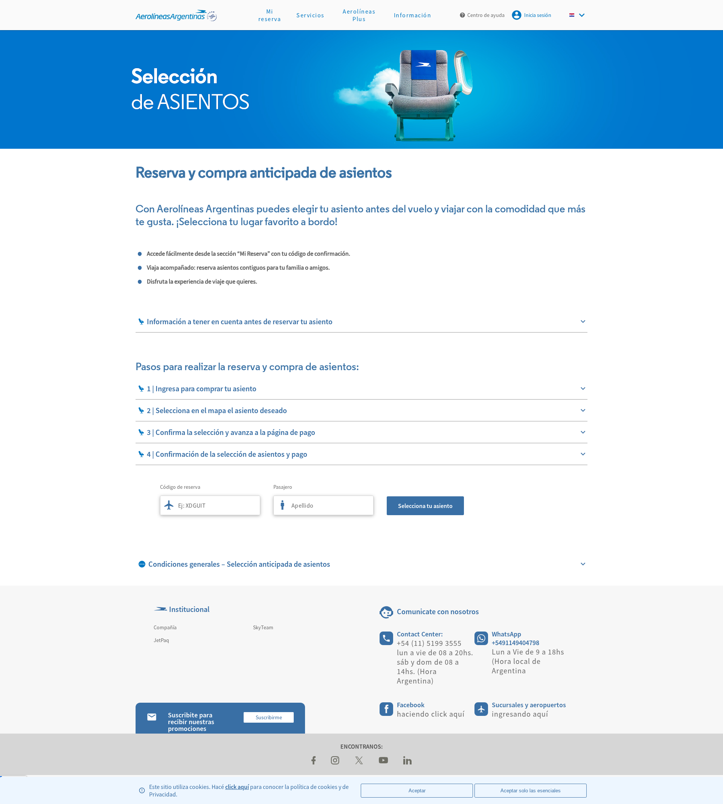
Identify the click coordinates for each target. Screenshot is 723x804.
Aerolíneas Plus (359, 15)
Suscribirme (269, 717)
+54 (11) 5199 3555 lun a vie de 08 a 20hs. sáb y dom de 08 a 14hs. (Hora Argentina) (435, 661)
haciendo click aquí (431, 714)
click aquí (237, 786)
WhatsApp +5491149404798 (515, 638)
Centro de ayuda (486, 15)
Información (413, 15)
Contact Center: (420, 634)
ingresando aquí (520, 714)
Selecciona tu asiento (425, 506)
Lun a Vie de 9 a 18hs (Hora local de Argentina (528, 661)
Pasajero (282, 487)
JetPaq (161, 640)
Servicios (310, 15)
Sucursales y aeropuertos (529, 704)
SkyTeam (263, 627)
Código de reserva (180, 487)
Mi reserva (269, 15)
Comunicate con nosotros (438, 611)
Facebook (410, 704)
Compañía (165, 627)
